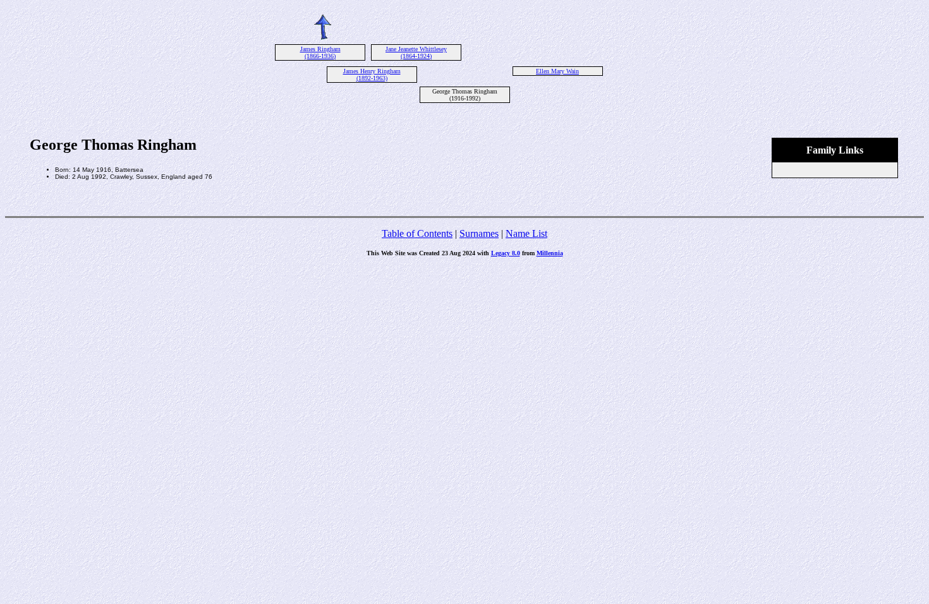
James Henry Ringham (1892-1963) (372, 75)
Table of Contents (417, 233)
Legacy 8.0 (505, 253)
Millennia (550, 253)
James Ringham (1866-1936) (320, 52)
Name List (526, 233)
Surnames (479, 233)
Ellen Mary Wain (557, 71)
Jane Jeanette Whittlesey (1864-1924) (416, 52)
